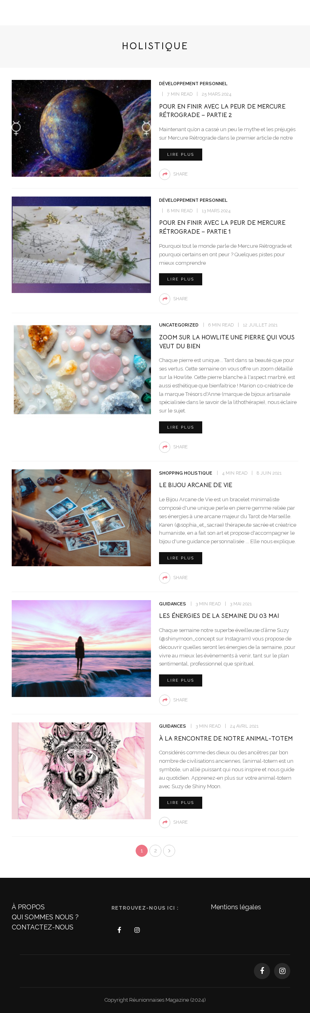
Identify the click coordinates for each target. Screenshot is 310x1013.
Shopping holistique (185, 473)
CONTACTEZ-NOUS (42, 927)
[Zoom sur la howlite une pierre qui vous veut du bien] (81, 369)
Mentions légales (236, 907)
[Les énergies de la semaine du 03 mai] (81, 648)
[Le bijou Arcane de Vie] (81, 517)
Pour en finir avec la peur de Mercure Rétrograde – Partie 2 (222, 111)
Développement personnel (193, 83)
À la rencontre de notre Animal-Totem (226, 738)
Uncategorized (179, 325)
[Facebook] (119, 930)
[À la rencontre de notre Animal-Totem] (81, 770)
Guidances (172, 604)
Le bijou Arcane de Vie (195, 485)
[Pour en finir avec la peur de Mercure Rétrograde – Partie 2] (81, 128)
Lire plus (180, 154)
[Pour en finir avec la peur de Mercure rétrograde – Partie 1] (81, 244)
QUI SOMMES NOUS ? (45, 917)
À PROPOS (28, 907)
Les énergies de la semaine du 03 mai (219, 616)
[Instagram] (137, 930)
